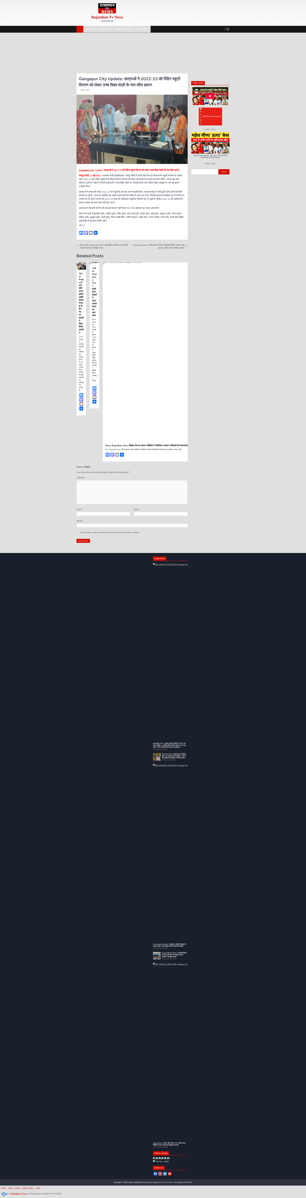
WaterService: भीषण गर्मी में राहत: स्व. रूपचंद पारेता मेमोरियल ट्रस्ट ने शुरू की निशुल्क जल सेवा (169, 1144)
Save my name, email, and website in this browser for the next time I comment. (110, 532)
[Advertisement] (153, 50)
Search (224, 172)
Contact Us (105, 29)
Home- (3, 1188)
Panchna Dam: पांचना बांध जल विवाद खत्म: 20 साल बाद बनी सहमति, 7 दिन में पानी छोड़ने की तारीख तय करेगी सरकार (174, 756)
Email (137, 509)
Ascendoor (169, 1182)
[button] (213, 129)
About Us (90, 29)
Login (38, 1188)
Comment (80, 478)
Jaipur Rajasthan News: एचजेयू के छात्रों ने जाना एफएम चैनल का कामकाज (94, 292)
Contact (18, 1188)
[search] (228, 29)
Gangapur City (86, 170)
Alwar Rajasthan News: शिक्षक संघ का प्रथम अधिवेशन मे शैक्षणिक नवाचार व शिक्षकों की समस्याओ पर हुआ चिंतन (152, 445)
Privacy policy (124, 29)
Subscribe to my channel (211, 116)
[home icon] (79, 29)
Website (79, 521)
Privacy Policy (28, 1188)
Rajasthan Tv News (107, 17)
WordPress (188, 1182)
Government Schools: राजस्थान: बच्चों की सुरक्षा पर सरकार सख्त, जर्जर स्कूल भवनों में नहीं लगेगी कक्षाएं (169, 945)
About (10, 1188)
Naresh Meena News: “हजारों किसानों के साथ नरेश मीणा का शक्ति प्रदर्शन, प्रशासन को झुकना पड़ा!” (174, 955)
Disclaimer (142, 29)
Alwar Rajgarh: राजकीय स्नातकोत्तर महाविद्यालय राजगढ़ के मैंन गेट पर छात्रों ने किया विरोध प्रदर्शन (81, 303)
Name (79, 509)
